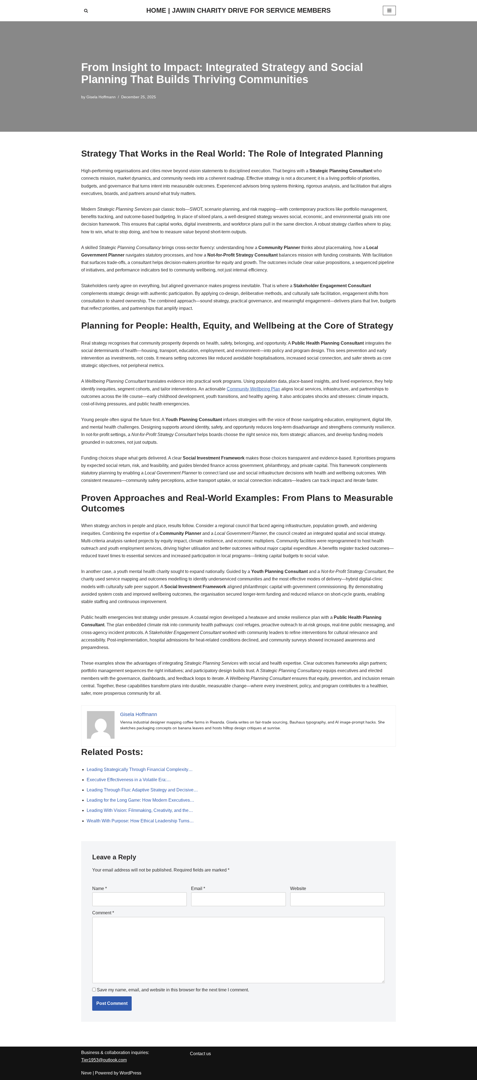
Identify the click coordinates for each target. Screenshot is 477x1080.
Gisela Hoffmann (101, 97)
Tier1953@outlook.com (104, 1060)
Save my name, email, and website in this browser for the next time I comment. (173, 989)
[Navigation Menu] (389, 10)
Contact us (200, 1053)
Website (298, 888)
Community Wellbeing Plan (253, 389)
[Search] (86, 11)
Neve (86, 1073)
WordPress (130, 1073)
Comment (103, 912)
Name (99, 888)
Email (198, 888)
